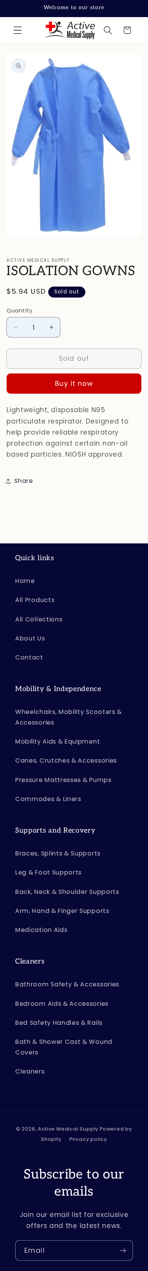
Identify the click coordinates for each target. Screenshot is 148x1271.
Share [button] (23, 480)
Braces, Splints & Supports (58, 853)
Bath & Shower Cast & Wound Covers (63, 1046)
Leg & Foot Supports (48, 872)
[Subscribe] (122, 1250)
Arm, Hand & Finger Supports (62, 910)
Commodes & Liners (48, 799)
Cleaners (30, 1071)
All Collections (38, 619)
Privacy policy (88, 1139)
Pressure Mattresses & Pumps (63, 780)
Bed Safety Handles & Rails (58, 1022)
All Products (34, 600)
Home (25, 581)
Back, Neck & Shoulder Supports (67, 891)
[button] (17, 30)
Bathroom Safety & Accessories (67, 984)
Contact (29, 657)
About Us (30, 638)
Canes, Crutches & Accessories (66, 760)
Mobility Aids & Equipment (57, 741)
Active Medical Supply (68, 1129)
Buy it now (74, 383)
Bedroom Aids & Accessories (62, 1003)
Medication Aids (41, 929)
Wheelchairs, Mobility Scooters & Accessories (68, 716)
